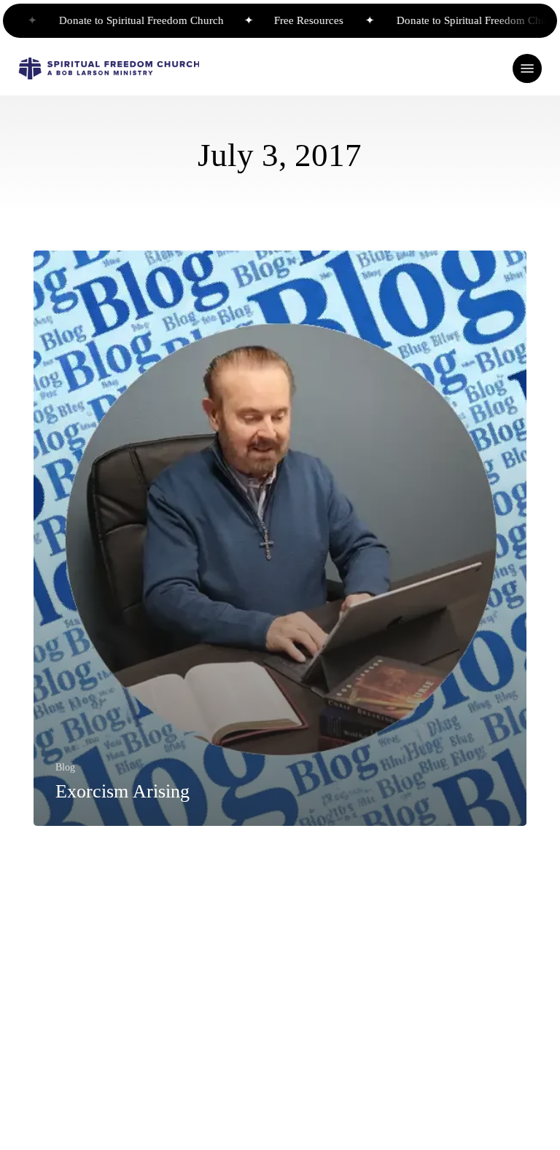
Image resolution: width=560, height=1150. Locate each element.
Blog (65, 767)
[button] (527, 68)
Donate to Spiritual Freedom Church (127, 20)
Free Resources (293, 20)
